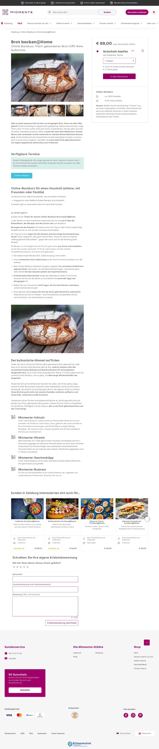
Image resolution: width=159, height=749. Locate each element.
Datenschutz (10, 733)
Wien (75, 657)
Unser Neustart (58, 733)
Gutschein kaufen (115, 51)
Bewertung (17, 594)
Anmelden (25, 690)
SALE (20, 23)
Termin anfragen (21, 175)
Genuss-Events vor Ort (37, 23)
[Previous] (13, 108)
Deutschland (125, 733)
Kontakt (12, 658)
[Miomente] (18, 12)
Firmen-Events (106, 23)
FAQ (31, 733)
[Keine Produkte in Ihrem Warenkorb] (154, 12)
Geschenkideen (84, 23)
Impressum (42, 733)
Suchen (107, 12)
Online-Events (63, 23)
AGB (22, 733)
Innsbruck (77, 653)
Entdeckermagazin (130, 23)
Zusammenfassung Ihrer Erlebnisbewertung (31, 584)
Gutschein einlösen (137, 12)
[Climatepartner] (79, 743)
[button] (11, 519)
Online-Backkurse (28, 32)
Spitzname (17, 574)
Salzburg (15, 32)
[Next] (82, 108)
